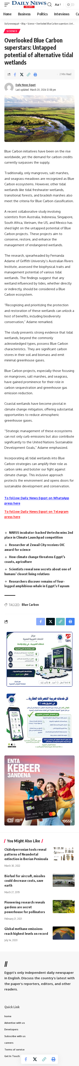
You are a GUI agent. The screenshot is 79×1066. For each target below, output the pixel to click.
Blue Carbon (30, 604)
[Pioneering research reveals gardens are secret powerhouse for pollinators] (64, 906)
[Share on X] (22, 74)
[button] (8, 4)
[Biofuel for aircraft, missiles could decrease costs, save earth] (64, 880)
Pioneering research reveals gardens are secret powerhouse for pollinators (24, 907)
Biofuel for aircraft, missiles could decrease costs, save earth (24, 880)
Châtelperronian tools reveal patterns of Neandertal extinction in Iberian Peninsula (26, 854)
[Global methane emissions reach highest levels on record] (64, 933)
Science (12, 31)
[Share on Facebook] (15, 74)
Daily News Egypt (26, 85)
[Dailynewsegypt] (29, 4)
